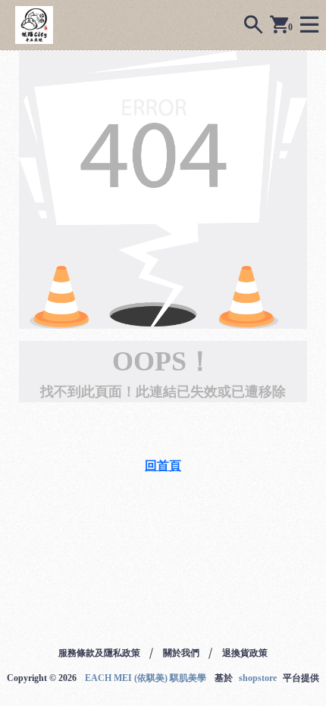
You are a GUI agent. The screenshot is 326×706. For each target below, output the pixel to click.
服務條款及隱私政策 (99, 653)
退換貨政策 (245, 653)
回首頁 (163, 465)
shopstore (258, 678)
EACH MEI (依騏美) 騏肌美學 (145, 678)
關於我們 (181, 653)
